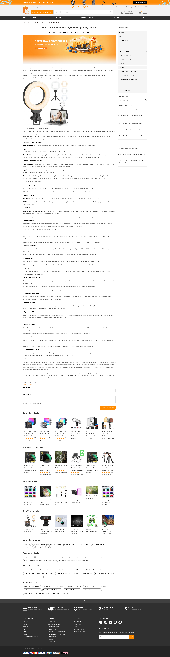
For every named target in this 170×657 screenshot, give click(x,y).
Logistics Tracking (79, 631)
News (122, 63)
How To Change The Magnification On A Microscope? (130, 162)
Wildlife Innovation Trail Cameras (61, 467)
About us (25, 621)
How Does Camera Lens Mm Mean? (61, 530)
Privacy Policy (52, 621)
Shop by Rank (47, 12)
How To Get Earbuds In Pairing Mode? (130, 109)
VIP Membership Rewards (31, 636)
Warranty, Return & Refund (56, 631)
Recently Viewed (121, 7)
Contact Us (26, 624)
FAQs (75, 626)
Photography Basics (127, 75)
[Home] (26, 10)
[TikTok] (120, 622)
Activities (33, 17)
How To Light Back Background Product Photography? (108, 502)
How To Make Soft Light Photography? (45, 502)
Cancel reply (27, 385)
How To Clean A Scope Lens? (127, 142)
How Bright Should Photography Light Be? (61, 502)
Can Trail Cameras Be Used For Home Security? (77, 531)
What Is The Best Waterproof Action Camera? (132, 136)
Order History (78, 624)
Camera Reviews (126, 55)
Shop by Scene (36, 12)
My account (77, 621)
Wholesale (51, 641)
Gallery (25, 634)
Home (24, 22)
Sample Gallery (126, 59)
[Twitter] (110, 622)
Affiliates (51, 639)
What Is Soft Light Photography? (92, 497)
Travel (123, 87)
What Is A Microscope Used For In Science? (131, 154)
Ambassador (52, 636)
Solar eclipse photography (130, 71)
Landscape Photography (129, 79)
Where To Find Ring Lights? (28, 530)
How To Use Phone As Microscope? (129, 130)
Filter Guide (124, 40)
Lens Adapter (125, 44)
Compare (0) (132, 7)
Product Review (126, 47)
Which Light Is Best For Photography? (130, 123)
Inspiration (143, 17)
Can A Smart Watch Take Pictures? (129, 169)
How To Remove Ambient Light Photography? (29, 502)
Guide (58, 17)
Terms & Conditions (54, 624)
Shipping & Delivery (54, 626)
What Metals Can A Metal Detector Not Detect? (130, 116)
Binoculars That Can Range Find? (91, 530)
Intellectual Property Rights (56, 634)
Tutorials (116, 17)
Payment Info (52, 629)
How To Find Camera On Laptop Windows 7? (46, 531)
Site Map (25, 626)
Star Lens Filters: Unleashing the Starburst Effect (107, 531)
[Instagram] (105, 622)
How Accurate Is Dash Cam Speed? (129, 148)
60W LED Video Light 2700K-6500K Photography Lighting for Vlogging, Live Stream (108, 434)
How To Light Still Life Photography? (76, 501)
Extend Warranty (79, 629)
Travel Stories (125, 90)
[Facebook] (100, 622)
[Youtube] (115, 622)
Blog (29, 22)
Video (24, 631)
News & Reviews (87, 17)
